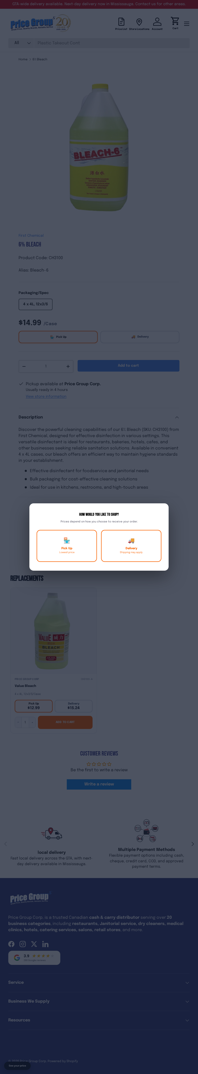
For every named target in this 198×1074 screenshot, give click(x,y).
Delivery (131, 546)
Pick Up (67, 546)
